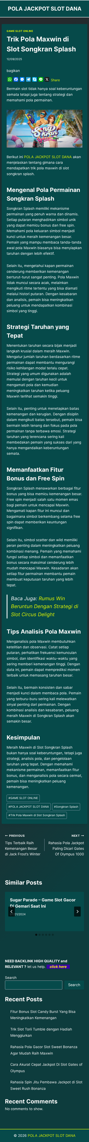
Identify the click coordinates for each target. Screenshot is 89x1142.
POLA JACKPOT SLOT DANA (28, 806)
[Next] (77, 912)
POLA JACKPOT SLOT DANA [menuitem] (48, 157)
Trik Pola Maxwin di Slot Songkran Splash (36, 815)
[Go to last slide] (11, 912)
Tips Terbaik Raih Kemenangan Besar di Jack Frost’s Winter (22, 845)
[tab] (36, 935)
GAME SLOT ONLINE (20, 31)
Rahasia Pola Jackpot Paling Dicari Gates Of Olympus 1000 (66, 845)
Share (55, 80)
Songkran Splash (66, 806)
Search (11, 978)
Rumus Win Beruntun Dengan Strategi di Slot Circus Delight (44, 606)
